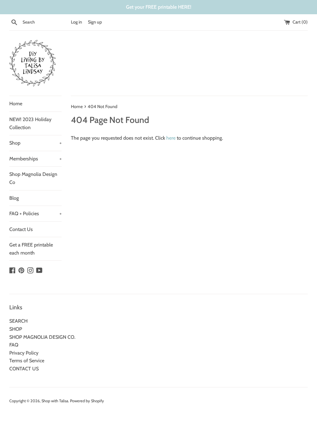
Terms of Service (26, 361)
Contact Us (21, 229)
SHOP (15, 329)
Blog (14, 198)
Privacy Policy (23, 353)
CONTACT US (24, 369)
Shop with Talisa (54, 401)
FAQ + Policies (35, 213)
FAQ (13, 345)
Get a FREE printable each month (31, 249)
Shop (35, 143)
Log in (76, 22)
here (171, 138)
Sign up (95, 22)
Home (15, 104)
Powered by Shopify (87, 401)
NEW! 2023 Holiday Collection (30, 123)
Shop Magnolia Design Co (33, 178)
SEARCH (18, 321)
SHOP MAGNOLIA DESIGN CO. (42, 337)
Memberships (35, 159)
